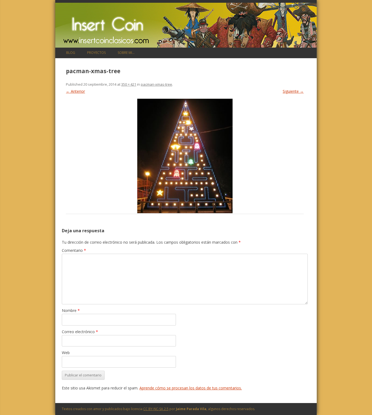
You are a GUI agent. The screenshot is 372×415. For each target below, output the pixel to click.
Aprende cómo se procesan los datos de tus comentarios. (190, 388)
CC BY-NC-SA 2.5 (156, 409)
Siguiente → (293, 91)
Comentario (74, 250)
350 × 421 (128, 84)
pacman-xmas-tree (156, 84)
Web (66, 352)
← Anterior (75, 91)
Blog (70, 52)
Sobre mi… (126, 52)
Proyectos (96, 52)
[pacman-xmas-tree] (185, 156)
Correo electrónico (80, 331)
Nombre (71, 310)
